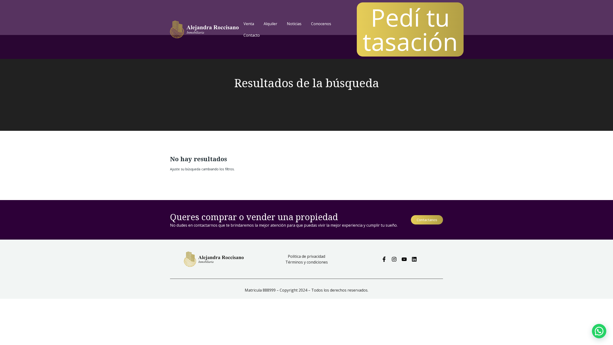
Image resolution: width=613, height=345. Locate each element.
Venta (249, 23)
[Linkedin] (414, 259)
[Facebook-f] (384, 259)
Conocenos (321, 23)
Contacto (252, 35)
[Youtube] (404, 259)
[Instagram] (394, 259)
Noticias (294, 23)
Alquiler (270, 23)
